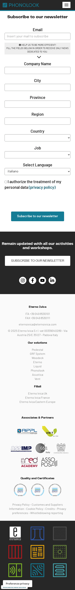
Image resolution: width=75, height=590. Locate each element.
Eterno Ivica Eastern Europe (37, 402)
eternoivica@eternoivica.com (37, 324)
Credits (50, 508)
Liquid (37, 366)
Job (37, 148)
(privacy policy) (42, 187)
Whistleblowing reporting (46, 513)
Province (37, 98)
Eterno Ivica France (37, 397)
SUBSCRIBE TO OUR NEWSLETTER (37, 260)
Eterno (37, 362)
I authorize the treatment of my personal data (33, 184)
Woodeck (38, 358)
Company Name (37, 64)
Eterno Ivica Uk (37, 393)
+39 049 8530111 (40, 318)
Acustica (37, 374)
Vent (37, 379)
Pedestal (37, 349)
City (37, 81)
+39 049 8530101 (40, 313)
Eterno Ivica (21, 5)
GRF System (37, 353)
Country (37, 131)
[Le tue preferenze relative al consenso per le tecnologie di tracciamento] (17, 583)
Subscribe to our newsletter (37, 216)
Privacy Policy (20, 504)
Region (37, 114)
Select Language (37, 165)
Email (37, 30)
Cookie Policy (34, 508)
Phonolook (37, 370)
